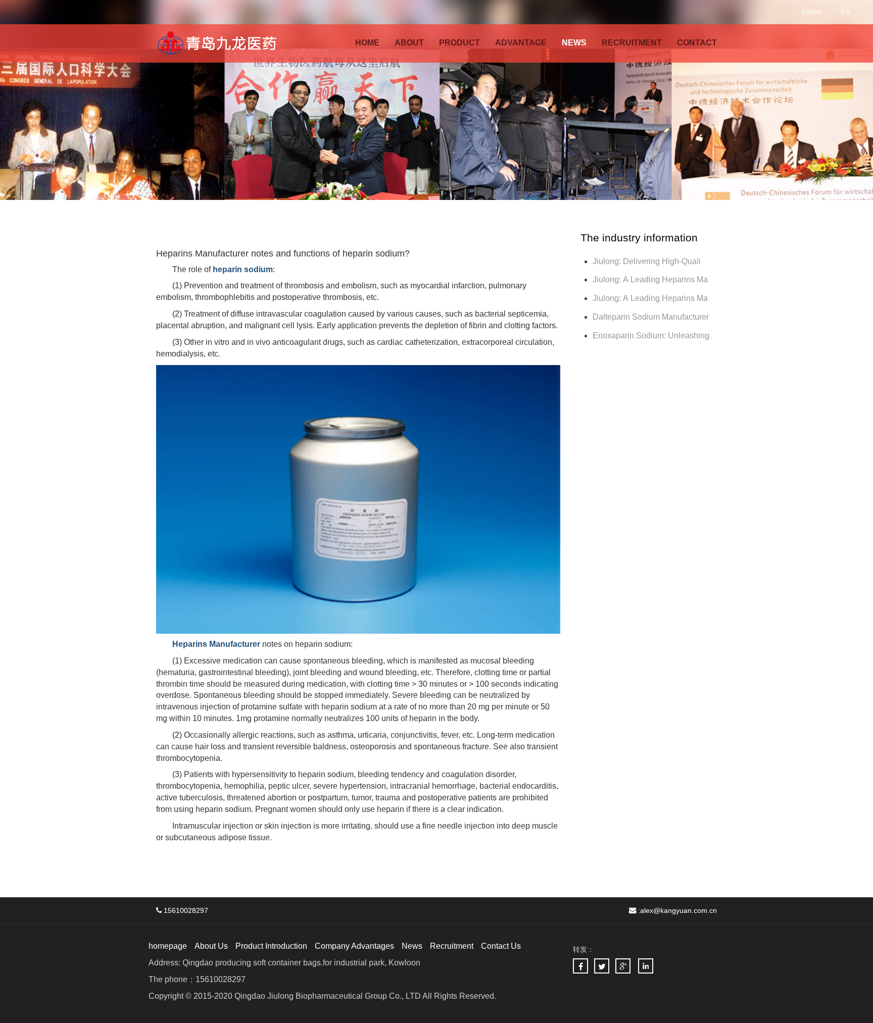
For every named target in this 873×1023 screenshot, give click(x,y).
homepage (168, 946)
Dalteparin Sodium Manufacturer (651, 317)
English (812, 12)
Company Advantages (354, 946)
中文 (845, 12)
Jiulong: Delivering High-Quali (647, 261)
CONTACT (697, 42)
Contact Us (501, 946)
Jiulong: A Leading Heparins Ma (650, 279)
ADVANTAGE (521, 42)
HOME (367, 42)
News (412, 946)
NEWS (574, 42)
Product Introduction (271, 946)
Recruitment (451, 946)
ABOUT (409, 42)
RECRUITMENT (632, 42)
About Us (211, 946)
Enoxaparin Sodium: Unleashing (652, 335)
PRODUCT (459, 42)
